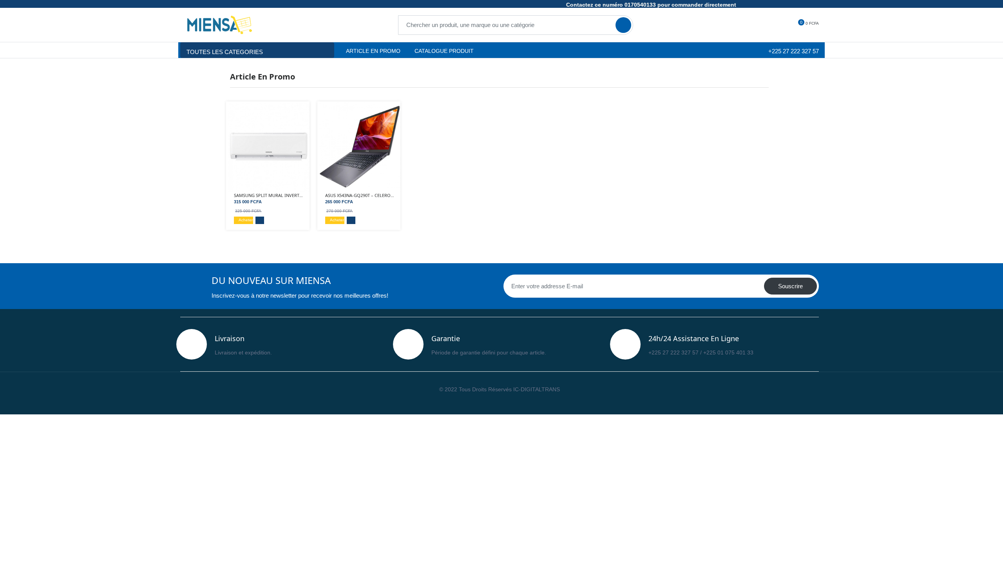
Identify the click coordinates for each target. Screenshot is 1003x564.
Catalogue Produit (443, 51)
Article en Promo (262, 76)
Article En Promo (373, 51)
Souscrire (790, 286)
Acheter (245, 220)
